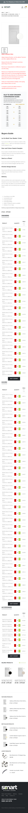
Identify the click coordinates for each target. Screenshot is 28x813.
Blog (7, 795)
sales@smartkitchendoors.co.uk (9, 88)
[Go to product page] (7, 672)
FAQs (3, 795)
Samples (20, 793)
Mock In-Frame (10, 679)
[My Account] (22, 7)
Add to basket (14, 378)
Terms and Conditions (6, 793)
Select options (10, 668)
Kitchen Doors (4, 679)
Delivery (15, 793)
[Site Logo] (7, 7)
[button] (3, 7)
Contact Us (12, 795)
